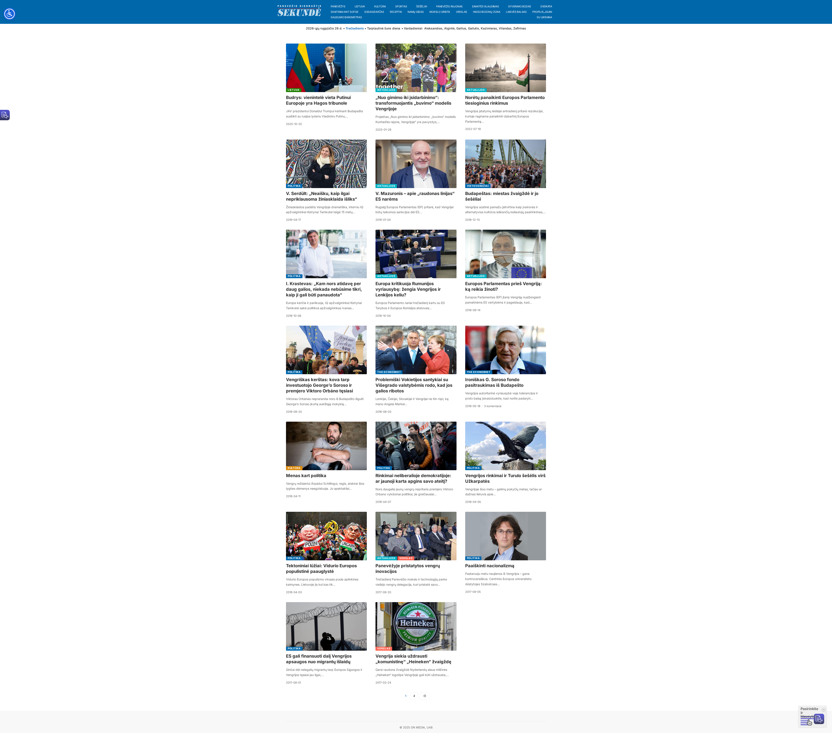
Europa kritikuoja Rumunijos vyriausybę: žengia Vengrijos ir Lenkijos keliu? (408, 289)
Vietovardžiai (478, 185)
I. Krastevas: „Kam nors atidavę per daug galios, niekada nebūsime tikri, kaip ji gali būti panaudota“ (324, 289)
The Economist (389, 372)
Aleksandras (433, 28)
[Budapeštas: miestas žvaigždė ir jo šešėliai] (505, 164)
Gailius (461, 28)
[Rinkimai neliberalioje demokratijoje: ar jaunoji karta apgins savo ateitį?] (415, 446)
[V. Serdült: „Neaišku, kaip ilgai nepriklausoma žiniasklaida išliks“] (326, 164)
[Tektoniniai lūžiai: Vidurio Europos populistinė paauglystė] (326, 536)
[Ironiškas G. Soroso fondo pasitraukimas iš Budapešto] (505, 350)
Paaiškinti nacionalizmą (489, 565)
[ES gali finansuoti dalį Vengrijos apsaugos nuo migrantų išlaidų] (326, 626)
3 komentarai (492, 406)
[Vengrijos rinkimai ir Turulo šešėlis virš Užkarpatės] (505, 446)
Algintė (449, 28)
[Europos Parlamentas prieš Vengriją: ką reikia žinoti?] (505, 254)
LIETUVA (294, 89)
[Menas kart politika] (326, 446)
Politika (294, 185)
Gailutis (473, 28)
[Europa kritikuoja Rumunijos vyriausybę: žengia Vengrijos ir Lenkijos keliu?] (415, 254)
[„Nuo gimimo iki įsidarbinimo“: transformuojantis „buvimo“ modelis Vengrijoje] (415, 68)
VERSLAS (406, 558)
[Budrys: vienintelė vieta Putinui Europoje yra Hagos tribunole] (326, 68)
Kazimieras (489, 28)
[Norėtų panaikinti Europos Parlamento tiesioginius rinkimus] (505, 68)
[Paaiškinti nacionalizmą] (505, 536)
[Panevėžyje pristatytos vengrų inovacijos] (415, 536)
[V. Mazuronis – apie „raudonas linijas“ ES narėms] (415, 164)
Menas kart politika (306, 475)
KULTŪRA (294, 468)
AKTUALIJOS (386, 89)
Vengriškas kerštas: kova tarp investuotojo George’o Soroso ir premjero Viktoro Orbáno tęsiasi (319, 385)
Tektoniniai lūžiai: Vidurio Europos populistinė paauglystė (321, 568)
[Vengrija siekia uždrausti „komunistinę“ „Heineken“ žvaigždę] (415, 626)
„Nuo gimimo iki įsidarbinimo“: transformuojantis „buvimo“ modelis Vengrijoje (413, 103)
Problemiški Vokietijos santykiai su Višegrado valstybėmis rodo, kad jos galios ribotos (413, 385)
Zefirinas (519, 28)
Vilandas (505, 28)
